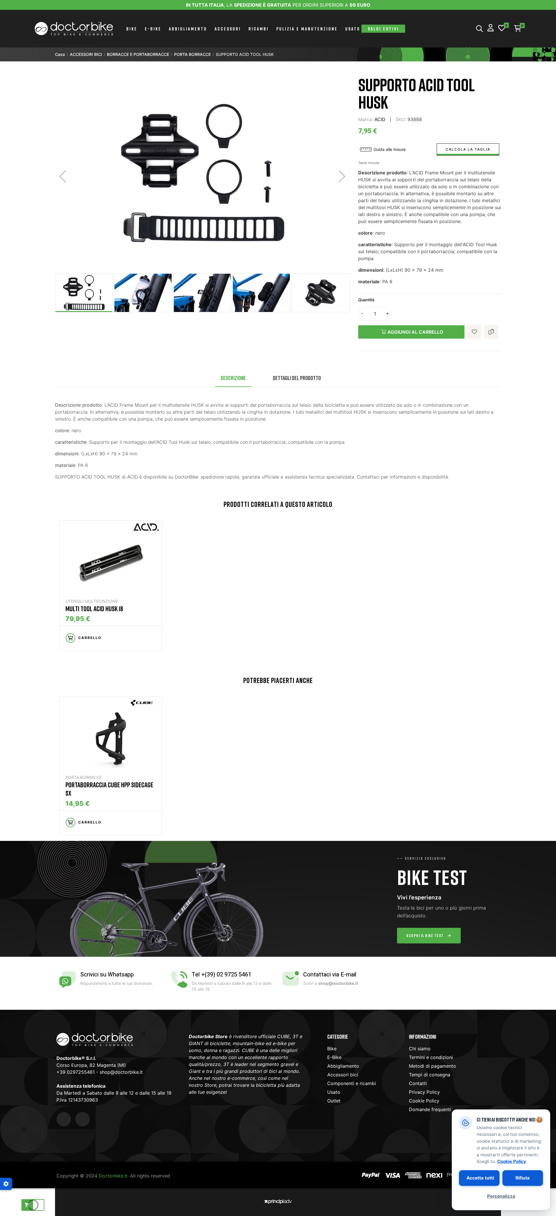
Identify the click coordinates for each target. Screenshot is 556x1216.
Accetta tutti (480, 1178)
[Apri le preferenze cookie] (6, 1184)
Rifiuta (522, 1178)
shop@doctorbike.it (121, 1072)
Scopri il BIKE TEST (425, 935)
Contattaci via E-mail (329, 974)
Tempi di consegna (429, 1075)
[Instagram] (82, 1119)
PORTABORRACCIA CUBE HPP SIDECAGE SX (109, 789)
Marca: (365, 119)
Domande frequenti (430, 1109)
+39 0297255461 (75, 1072)
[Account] (490, 28)
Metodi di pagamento (432, 1066)
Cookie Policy (424, 1101)
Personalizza (501, 1196)
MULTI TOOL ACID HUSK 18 (94, 609)
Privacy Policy (424, 1092)
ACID (379, 119)
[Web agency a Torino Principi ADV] (278, 1201)
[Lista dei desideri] (501, 28)
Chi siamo (420, 1048)
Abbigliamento (343, 1066)
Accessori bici (342, 1075)
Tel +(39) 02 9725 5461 (221, 974)
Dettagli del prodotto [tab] (297, 377)
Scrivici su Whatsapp (107, 974)
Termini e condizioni (431, 1057)
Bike (331, 1048)
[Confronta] (491, 332)
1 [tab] (278, 661)
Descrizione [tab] (233, 377)
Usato (333, 1092)
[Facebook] (63, 1119)
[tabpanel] (111, 588)
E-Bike (334, 1057)
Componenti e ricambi (351, 1083)
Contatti (418, 1083)
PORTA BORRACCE (83, 777)
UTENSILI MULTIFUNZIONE (91, 601)
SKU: (401, 119)
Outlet (334, 1101)
